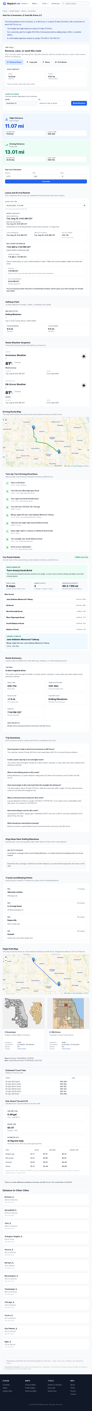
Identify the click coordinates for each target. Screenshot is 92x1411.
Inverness (32, 11)
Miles (62, 173)
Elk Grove (56, 1032)
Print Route (62, 62)
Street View (52, 1391)
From (7, 99)
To (39, 99)
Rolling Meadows (13, 314)
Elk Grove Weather (15, 384)
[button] (33, 427)
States (5, 1388)
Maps (34, 3)
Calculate (46, 181)
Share (47, 62)
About (72, 1385)
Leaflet (68, 466)
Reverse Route (16, 62)
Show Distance (79, 103)
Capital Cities (7, 1391)
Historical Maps (30, 1391)
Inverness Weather (15, 355)
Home (5, 11)
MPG (34, 173)
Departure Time (11, 201)
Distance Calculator (55, 1385)
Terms (72, 1388)
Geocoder (51, 1388)
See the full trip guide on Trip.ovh (37, 1361)
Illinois (24, 11)
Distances (56, 3)
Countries (6, 1385)
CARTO (86, 466)
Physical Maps (30, 1385)
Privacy (73, 1391)
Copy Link (33, 62)
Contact (73, 1394)
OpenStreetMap (77, 466)
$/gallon (7, 173)
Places (24, 3)
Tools (44, 3)
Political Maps (30, 1388)
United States (14, 11)
